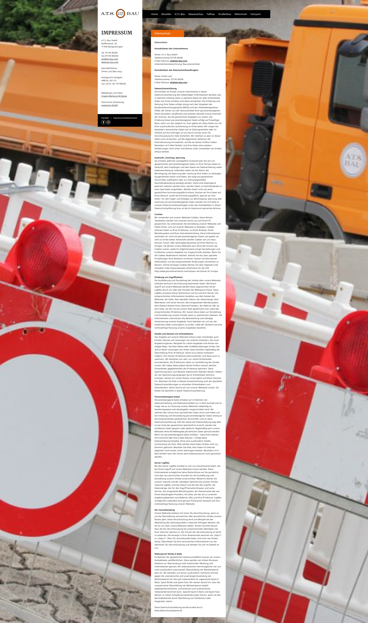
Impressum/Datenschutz (125, 117)
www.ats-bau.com (109, 62)
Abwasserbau (195, 14)
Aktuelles (166, 14)
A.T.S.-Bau (180, 14)
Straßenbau (224, 14)
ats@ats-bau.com (109, 59)
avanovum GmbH (109, 105)
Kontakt (105, 117)
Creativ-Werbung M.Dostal (114, 96)
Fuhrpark (256, 14)
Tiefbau (211, 14)
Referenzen (241, 14)
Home (154, 14)
